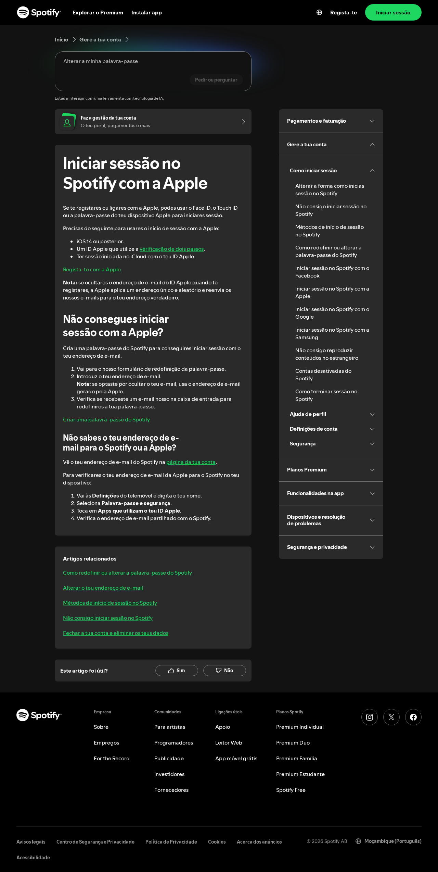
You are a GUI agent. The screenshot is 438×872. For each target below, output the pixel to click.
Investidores (169, 774)
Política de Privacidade (171, 841)
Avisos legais (31, 841)
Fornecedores (171, 790)
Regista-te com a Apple (92, 269)
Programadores (173, 742)
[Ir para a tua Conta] (241, 121)
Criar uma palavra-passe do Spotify (106, 419)
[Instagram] (369, 717)
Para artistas (169, 726)
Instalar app (146, 12)
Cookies (217, 841)
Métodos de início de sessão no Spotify (110, 602)
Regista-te (343, 12)
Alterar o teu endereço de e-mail (103, 587)
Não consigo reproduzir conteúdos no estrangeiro (326, 353)
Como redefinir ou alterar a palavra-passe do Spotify (127, 572)
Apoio (222, 726)
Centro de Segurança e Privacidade (95, 841)
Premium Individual (300, 726)
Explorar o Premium (98, 12)
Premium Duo (293, 742)
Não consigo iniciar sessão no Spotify (108, 618)
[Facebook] (413, 717)
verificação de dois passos (172, 249)
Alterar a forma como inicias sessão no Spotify (329, 189)
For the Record (112, 758)
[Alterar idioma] (319, 12)
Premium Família (296, 758)
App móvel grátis (236, 758)
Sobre (101, 726)
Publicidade (169, 758)
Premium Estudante (300, 774)
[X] (391, 717)
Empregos (106, 742)
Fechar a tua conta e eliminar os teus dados (115, 633)
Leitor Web (228, 742)
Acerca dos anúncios (259, 841)
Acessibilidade (33, 857)
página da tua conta (191, 462)
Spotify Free (291, 790)
